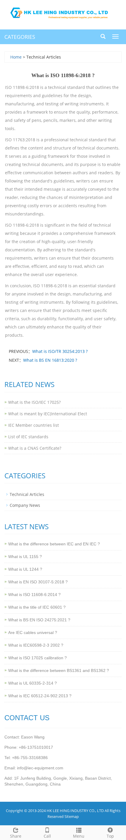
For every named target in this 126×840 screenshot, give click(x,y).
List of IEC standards (28, 436)
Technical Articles (27, 494)
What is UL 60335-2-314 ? (32, 683)
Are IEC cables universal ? (32, 632)
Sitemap (71, 816)
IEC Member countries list (33, 425)
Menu (78, 836)
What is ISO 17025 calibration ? (37, 657)
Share (15, 836)
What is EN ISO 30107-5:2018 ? (38, 582)
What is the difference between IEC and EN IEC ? (54, 544)
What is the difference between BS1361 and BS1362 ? (58, 670)
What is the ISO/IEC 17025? (34, 402)
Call (47, 836)
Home (16, 57)
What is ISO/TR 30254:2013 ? (60, 351)
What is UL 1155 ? (25, 556)
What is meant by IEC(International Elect (47, 413)
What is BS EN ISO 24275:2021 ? (39, 619)
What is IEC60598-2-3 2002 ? (35, 645)
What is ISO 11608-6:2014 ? (34, 594)
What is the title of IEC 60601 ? (37, 607)
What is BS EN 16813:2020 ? (50, 360)
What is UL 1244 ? (25, 569)
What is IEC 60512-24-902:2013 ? (39, 695)
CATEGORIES (19, 36)
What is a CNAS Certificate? (34, 448)
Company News (25, 505)
